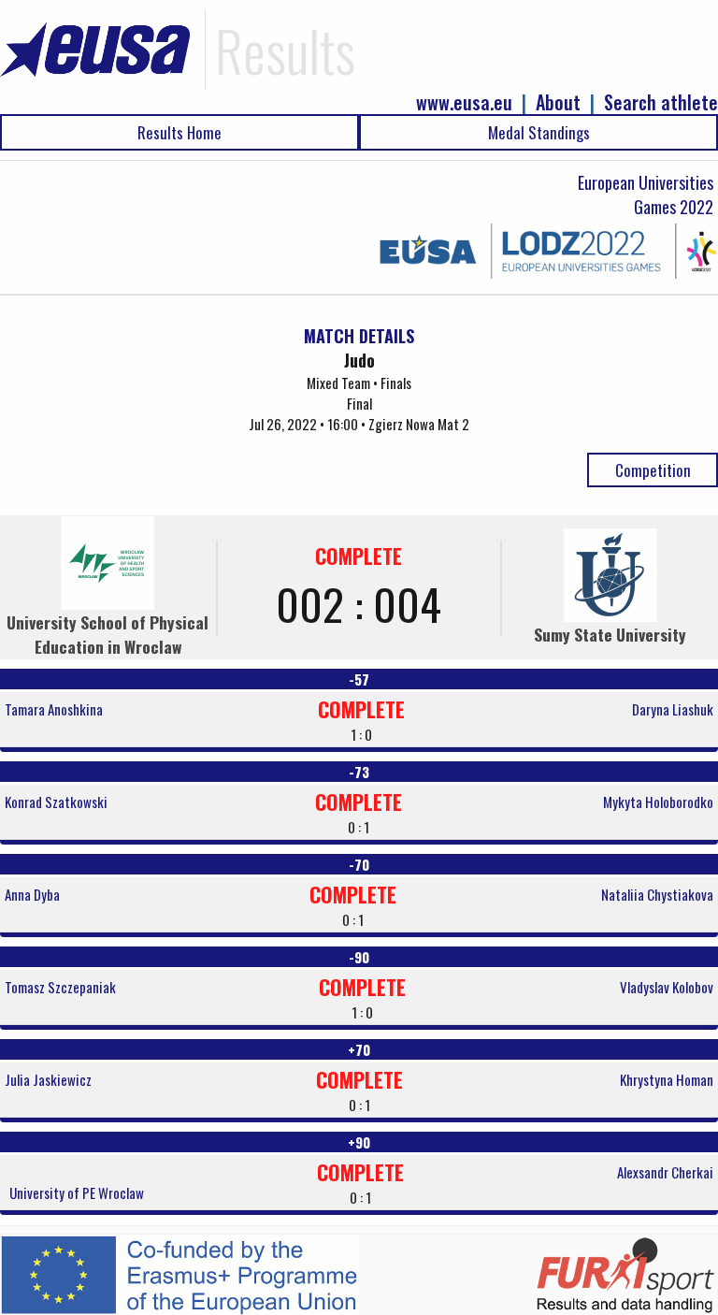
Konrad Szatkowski (56, 801)
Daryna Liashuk (672, 709)
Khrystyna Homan (666, 1079)
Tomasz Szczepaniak (60, 986)
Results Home (179, 132)
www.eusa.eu (464, 102)
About (558, 102)
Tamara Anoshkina (54, 709)
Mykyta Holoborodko (658, 801)
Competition (653, 470)
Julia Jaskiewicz (48, 1079)
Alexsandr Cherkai (665, 1172)
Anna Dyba (32, 894)
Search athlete (661, 102)
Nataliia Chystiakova (657, 894)
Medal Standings (539, 132)
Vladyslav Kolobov (666, 986)
